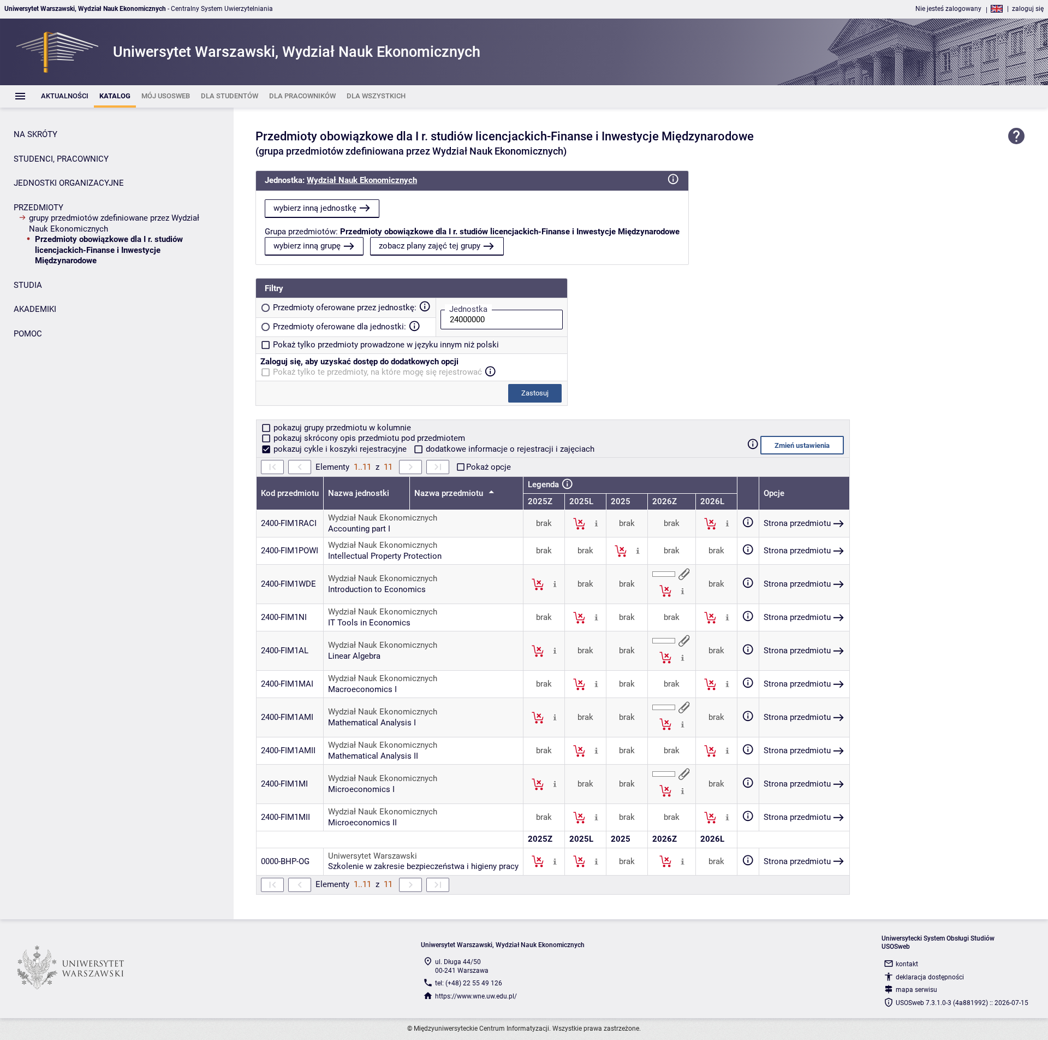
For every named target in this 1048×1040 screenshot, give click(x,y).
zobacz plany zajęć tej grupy (429, 246)
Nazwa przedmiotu (449, 493)
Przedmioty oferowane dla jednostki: (339, 327)
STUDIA (28, 285)
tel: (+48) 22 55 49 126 (468, 983)
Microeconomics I (361, 789)
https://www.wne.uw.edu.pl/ (476, 996)
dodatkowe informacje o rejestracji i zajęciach (509, 449)
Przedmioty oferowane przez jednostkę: (345, 307)
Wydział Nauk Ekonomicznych (362, 180)
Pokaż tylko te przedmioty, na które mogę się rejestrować (377, 372)
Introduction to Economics (377, 589)
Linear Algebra (354, 656)
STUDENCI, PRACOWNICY (61, 159)
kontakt (907, 964)
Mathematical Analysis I (372, 723)
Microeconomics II (362, 823)
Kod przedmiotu (290, 493)
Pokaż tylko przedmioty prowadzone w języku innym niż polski (386, 345)
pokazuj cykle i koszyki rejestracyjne (340, 449)
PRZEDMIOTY (38, 207)
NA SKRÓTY (35, 134)
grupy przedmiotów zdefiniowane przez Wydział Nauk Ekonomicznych (114, 223)
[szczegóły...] (596, 523)
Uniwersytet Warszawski (372, 856)
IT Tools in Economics (369, 623)
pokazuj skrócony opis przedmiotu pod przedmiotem (368, 438)
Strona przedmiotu (797, 523)
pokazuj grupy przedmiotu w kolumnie (341, 428)
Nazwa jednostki (358, 493)
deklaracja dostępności (930, 977)
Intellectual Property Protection (385, 556)
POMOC (28, 334)
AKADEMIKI (35, 309)
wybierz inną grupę (307, 246)
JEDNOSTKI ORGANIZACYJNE (69, 183)
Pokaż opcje (488, 467)
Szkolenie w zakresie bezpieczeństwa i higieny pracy (423, 866)
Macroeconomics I (362, 689)
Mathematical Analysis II (373, 756)
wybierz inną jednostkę (314, 208)
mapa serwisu (916, 990)
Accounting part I (359, 529)
